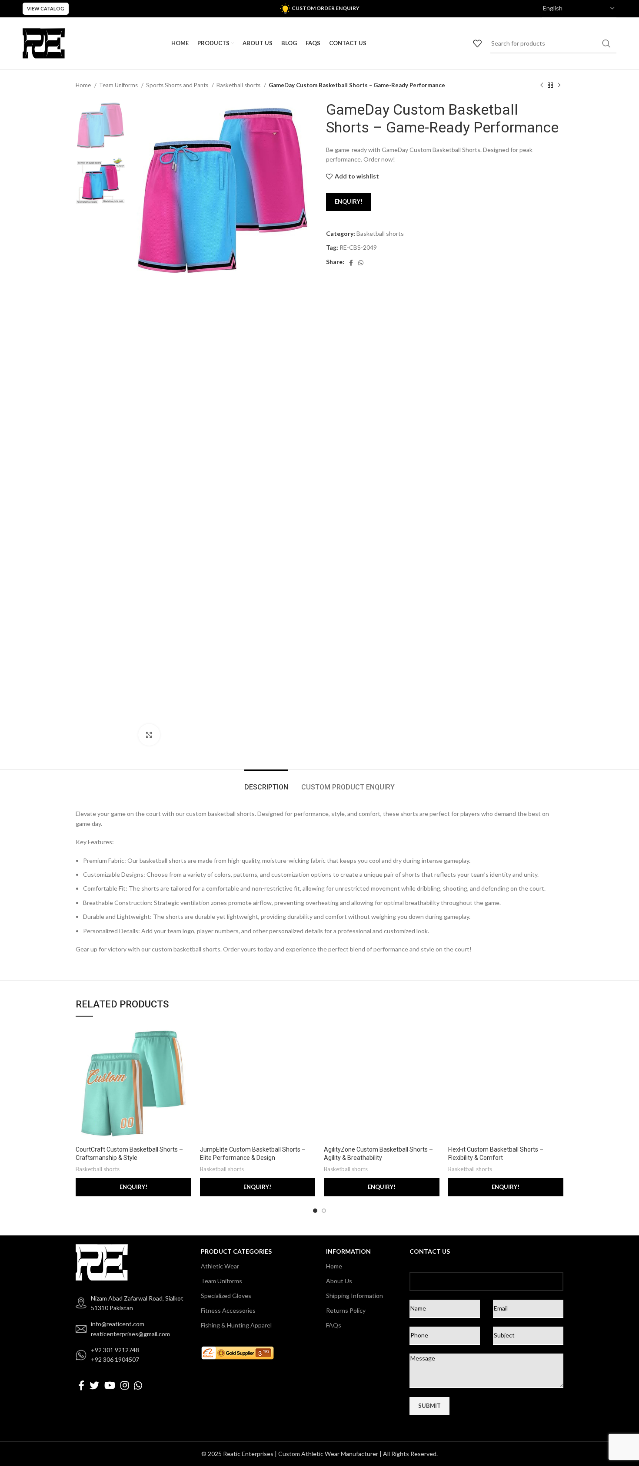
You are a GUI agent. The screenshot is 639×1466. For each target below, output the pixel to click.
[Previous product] (541, 85)
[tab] (266, 782)
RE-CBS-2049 (358, 247)
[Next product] (559, 85)
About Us (339, 1280)
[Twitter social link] (94, 1385)
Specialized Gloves (226, 1295)
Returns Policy (346, 1310)
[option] (100, 125)
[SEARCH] (606, 43)
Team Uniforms (119, 85)
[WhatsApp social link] (361, 262)
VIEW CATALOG (45, 8)
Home (84, 85)
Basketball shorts (239, 85)
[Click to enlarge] (149, 735)
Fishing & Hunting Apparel (236, 1325)
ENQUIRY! (349, 201)
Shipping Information (354, 1295)
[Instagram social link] (124, 1385)
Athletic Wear (220, 1266)
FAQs (333, 1325)
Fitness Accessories (228, 1310)
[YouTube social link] (110, 1385)
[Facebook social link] (351, 262)
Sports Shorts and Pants (178, 85)
